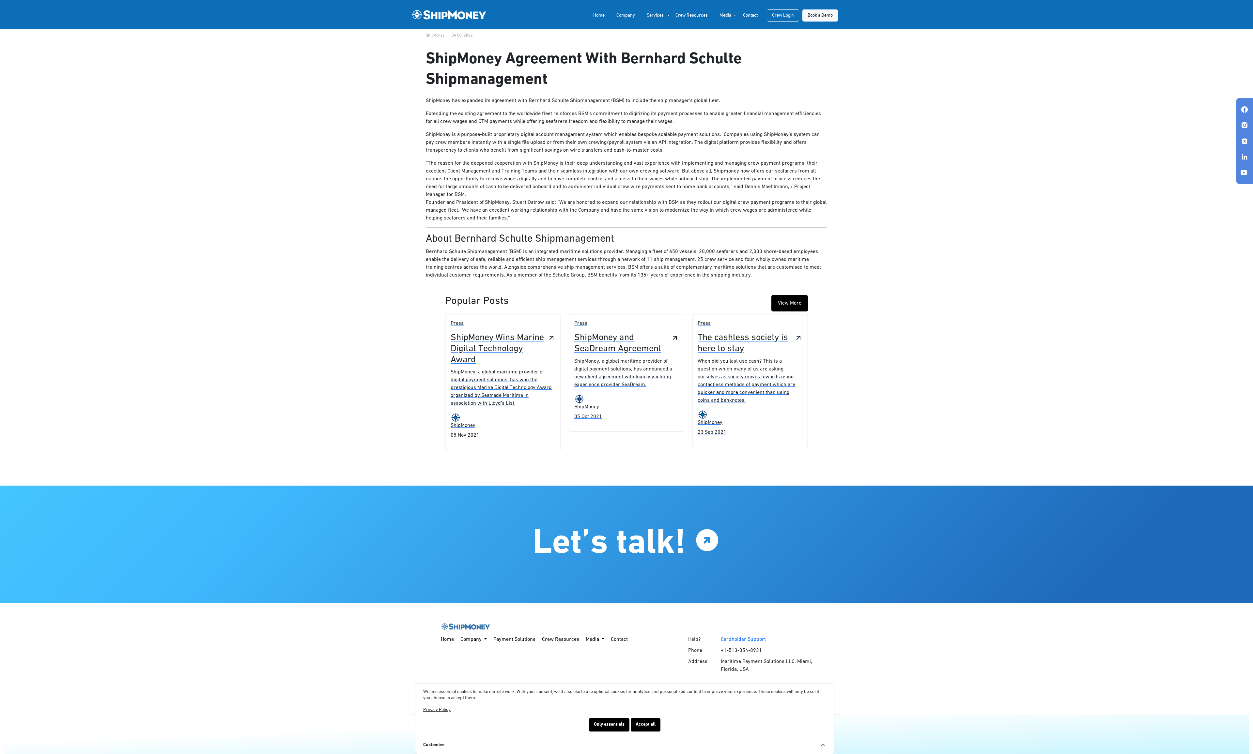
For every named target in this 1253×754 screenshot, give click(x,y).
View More (789, 303)
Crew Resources (691, 15)
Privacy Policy (437, 709)
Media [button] (725, 15)
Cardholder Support (743, 639)
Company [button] (471, 639)
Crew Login (783, 15)
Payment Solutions (514, 639)
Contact (750, 15)
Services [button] (655, 15)
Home (599, 15)
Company (625, 15)
